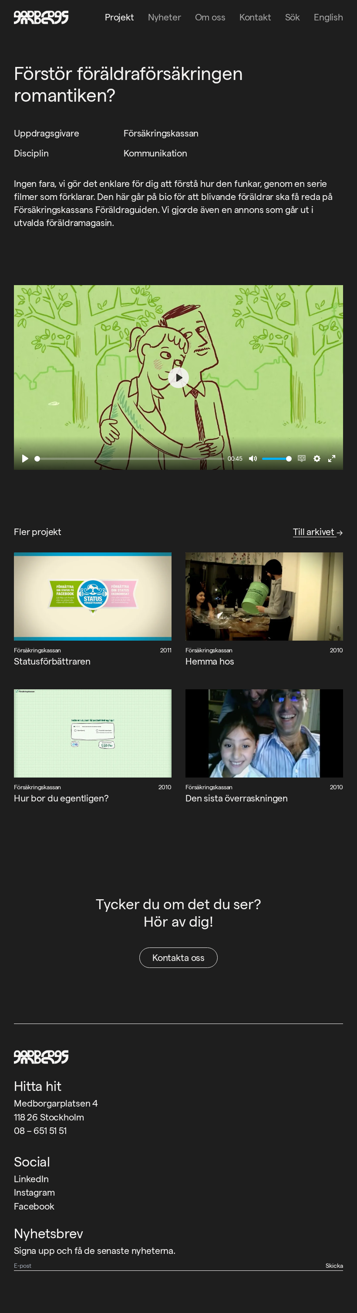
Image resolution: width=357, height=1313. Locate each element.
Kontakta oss (178, 958)
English (328, 17)
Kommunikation (155, 153)
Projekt (119, 17)
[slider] (129, 459)
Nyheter (164, 17)
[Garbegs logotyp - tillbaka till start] (38, 17)
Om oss (210, 17)
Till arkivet (315, 532)
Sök (292, 17)
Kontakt (255, 17)
